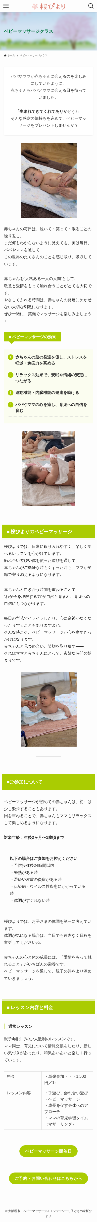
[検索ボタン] (91, 6)
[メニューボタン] (6, 6)
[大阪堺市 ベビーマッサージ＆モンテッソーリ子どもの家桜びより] (48, 6)
